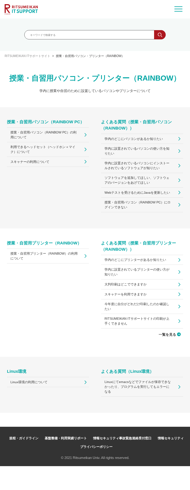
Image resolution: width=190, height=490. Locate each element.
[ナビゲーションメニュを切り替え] (178, 9)
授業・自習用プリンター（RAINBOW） (44, 243)
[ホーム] (21, 9)
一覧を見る (168, 334)
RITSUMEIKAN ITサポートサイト (27, 56)
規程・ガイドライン (23, 438)
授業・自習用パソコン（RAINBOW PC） (45, 122)
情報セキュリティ (171, 438)
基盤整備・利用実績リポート (66, 438)
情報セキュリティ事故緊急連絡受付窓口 (122, 438)
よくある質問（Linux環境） (127, 371)
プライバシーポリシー (96, 447)
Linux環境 (16, 371)
